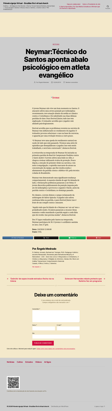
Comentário (36, 309)
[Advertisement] (56, 24)
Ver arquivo (36, 267)
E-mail (59, 325)
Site (33, 333)
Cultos (20, 362)
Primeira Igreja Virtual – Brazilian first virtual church (30, 406)
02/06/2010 (57, 82)
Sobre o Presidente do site (91, 4)
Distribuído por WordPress (59, 406)
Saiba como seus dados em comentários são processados (56, 349)
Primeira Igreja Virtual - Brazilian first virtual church (25, 3)
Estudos (29, 362)
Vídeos (38, 362)
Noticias (56, 44)
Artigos (47, 362)
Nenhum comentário (72, 82)
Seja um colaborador (74, 4)
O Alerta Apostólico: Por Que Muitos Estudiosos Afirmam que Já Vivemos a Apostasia (79, 7)
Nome (34, 325)
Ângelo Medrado (44, 82)
